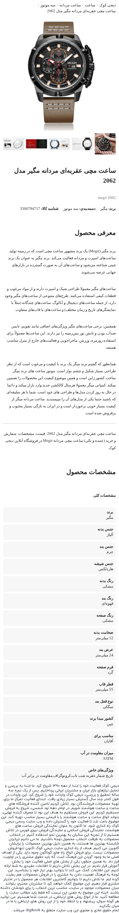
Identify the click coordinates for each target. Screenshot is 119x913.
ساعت (90, 5)
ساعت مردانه (70, 5)
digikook (33, 910)
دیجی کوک (107, 5)
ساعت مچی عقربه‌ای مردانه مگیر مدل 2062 (81, 11)
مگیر (103, 209)
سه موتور (47, 5)
